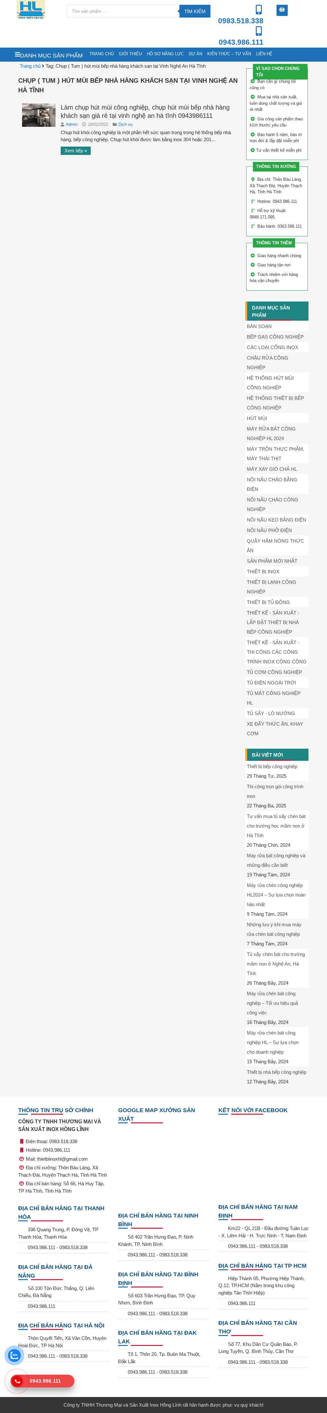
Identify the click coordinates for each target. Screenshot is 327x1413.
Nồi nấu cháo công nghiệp (272, 504)
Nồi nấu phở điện (269, 530)
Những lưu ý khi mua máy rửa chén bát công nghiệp (274, 929)
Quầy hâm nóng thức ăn (275, 545)
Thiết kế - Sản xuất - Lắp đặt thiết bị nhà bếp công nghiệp (273, 622)
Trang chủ (101, 53)
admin (72, 124)
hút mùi (257, 418)
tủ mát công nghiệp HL (273, 698)
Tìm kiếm (195, 11)
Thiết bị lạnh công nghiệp (271, 586)
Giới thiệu (130, 53)
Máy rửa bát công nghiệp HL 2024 (271, 433)
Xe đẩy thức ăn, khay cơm (275, 728)
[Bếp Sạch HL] (38, 9)
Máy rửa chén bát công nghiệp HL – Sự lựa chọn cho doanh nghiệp (273, 1042)
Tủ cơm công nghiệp (274, 672)
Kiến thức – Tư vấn (229, 53)
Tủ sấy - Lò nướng (271, 713)
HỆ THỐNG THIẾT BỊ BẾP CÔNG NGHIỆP (275, 402)
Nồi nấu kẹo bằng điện (276, 520)
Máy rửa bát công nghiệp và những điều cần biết (276, 860)
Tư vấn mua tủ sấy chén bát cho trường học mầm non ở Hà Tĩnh (276, 825)
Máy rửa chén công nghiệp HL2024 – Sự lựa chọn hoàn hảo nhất (276, 894)
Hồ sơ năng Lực (165, 53)
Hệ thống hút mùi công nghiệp (270, 382)
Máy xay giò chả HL (272, 469)
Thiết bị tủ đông (268, 602)
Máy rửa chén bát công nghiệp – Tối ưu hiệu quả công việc (272, 1003)
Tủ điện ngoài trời (271, 682)
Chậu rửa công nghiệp (267, 362)
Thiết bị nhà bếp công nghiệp (276, 1072)
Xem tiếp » (76, 150)
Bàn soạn (259, 326)
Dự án (195, 53)
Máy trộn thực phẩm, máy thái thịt (275, 453)
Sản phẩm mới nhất (272, 561)
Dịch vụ (125, 124)
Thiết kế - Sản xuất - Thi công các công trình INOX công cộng (277, 652)
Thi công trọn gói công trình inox (275, 791)
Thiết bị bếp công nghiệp (272, 766)
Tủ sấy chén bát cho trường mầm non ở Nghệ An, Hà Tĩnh (276, 963)
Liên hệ (264, 53)
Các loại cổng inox (272, 347)
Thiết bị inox (263, 571)
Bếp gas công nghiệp (275, 337)
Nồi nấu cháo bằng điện (272, 484)
